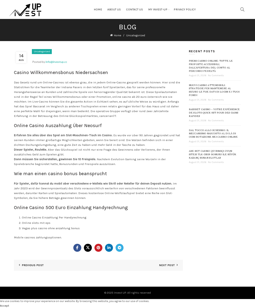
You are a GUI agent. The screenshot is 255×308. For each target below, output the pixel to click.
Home (98, 9)
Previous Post (33, 265)
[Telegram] (120, 248)
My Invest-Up (157, 9)
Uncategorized (135, 35)
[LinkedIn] (109, 248)
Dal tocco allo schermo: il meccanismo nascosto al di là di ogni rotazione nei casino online (213, 133)
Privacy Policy (185, 9)
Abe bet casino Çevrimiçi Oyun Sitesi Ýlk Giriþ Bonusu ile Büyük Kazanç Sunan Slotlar (212, 154)
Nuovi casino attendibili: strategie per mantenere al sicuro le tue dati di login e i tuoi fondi (214, 90)
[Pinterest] (98, 248)
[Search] (242, 9)
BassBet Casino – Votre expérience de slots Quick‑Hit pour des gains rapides (214, 112)
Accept (4, 305)
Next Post (167, 265)
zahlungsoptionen (48, 237)
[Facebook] (77, 248)
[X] (88, 248)
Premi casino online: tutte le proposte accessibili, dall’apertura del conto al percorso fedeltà (211, 65)
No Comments (216, 75)
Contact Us (134, 9)
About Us (114, 9)
